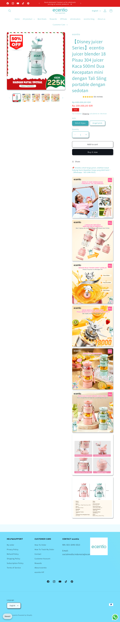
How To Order (40, 545)
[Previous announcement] (39, 3)
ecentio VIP (39, 572)
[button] (10, 11)
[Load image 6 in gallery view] (55, 98)
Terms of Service (14, 567)
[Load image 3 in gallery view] (26, 98)
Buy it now (93, 152)
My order (10, 545)
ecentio (15, 615)
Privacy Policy (13, 549)
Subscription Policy (15, 563)
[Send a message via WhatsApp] (115, 617)
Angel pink (97, 123)
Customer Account (42, 558)
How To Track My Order (44, 549)
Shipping (85, 114)
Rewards (38, 563)
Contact (38, 554)
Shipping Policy (13, 558)
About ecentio (41, 567)
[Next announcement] (80, 3)
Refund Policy (13, 554)
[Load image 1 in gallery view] (17, 98)
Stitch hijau (80, 123)
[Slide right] (62, 97)
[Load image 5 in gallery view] (45, 98)
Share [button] (77, 161)
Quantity (75, 129)
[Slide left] (9, 97)
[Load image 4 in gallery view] (36, 98)
